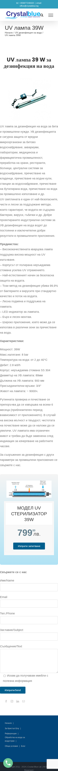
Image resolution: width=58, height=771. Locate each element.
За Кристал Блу (12, 728)
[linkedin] (17, 701)
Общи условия (11, 746)
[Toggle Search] (41, 15)
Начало (8, 723)
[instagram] (12, 701)
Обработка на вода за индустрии (15, 739)
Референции (11, 733)
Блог (23, 746)
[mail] (23, 701)
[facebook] (6, 701)
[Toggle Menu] (51, 15)
